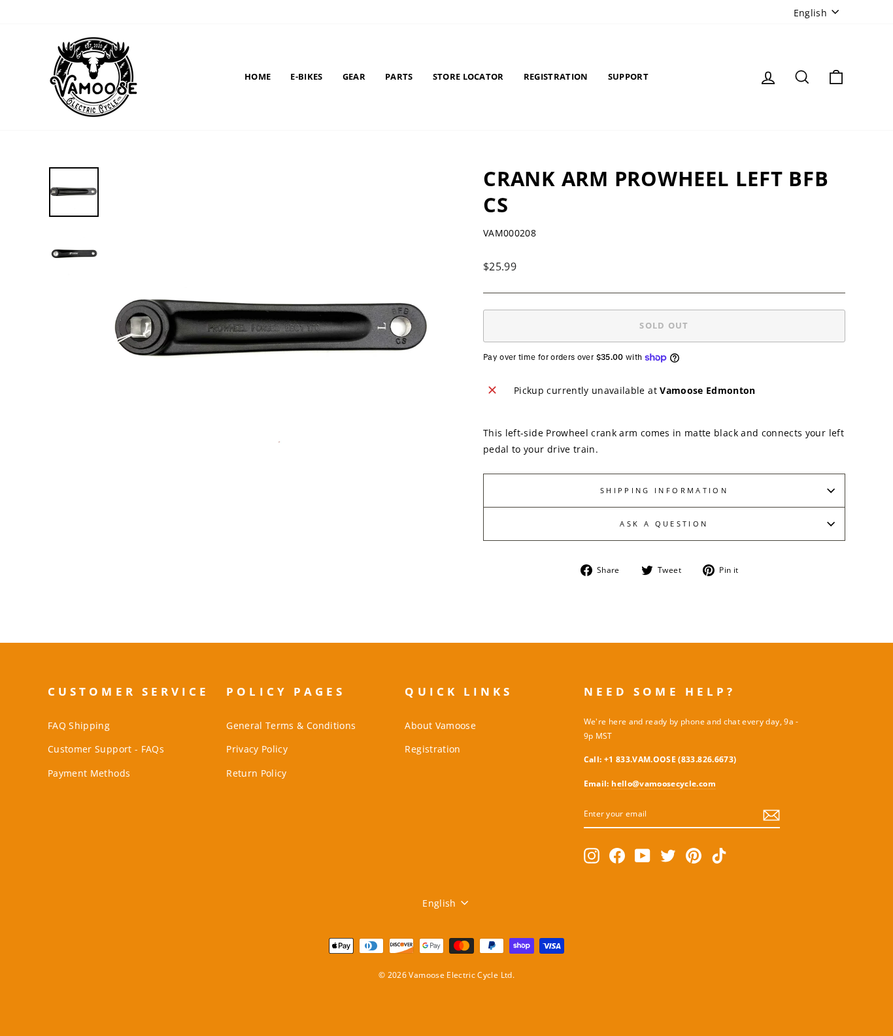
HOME (257, 76)
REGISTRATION (556, 76)
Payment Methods (89, 773)
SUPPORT (628, 76)
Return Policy (256, 773)
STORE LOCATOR (468, 76)
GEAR (354, 76)
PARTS (399, 76)
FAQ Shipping (79, 725)
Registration (432, 749)
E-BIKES (306, 76)
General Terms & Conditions (291, 725)
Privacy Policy (257, 749)
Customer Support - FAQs (106, 749)
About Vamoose (440, 725)
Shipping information (664, 490)
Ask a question (664, 523)
